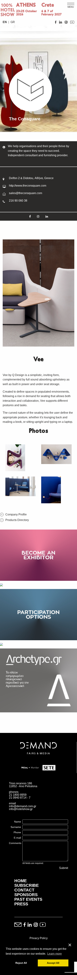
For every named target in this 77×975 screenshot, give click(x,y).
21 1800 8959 (18, 794)
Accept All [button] (53, 962)
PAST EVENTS (28, 899)
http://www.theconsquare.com (27, 185)
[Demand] (38, 759)
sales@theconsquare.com (25, 193)
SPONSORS (26, 894)
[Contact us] (17, 925)
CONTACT (24, 890)
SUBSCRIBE (26, 885)
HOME (20, 880)
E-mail (17, 837)
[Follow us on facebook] (24, 925)
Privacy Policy (39, 938)
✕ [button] (70, 945)
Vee (5, 375)
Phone (17, 832)
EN (5, 22)
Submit (63, 868)
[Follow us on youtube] (43, 925)
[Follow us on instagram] (36, 925)
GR (13, 22)
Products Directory (17, 520)
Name (17, 821)
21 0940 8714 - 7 (19, 797)
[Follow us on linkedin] (30, 925)
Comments (15, 843)
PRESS (21, 904)
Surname (16, 827)
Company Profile (16, 514)
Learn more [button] (54, 953)
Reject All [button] (21, 962)
